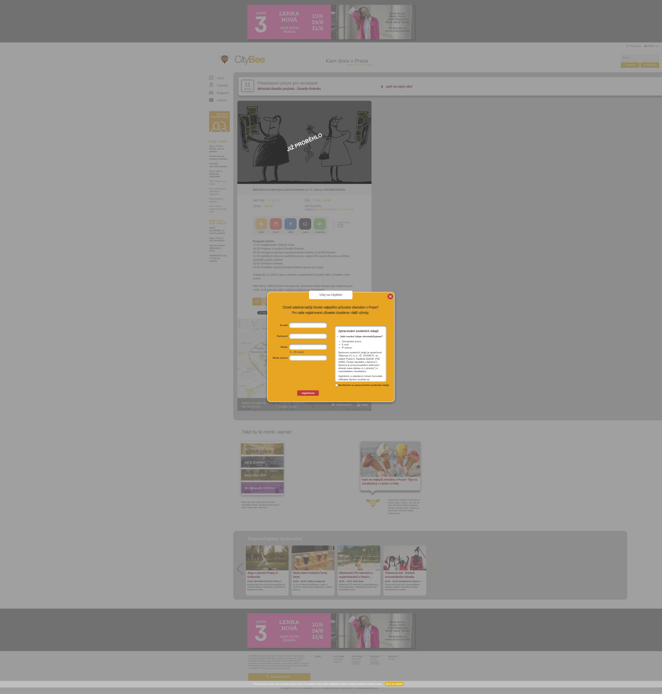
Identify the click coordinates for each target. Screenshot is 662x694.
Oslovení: (282, 336)
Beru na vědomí (394, 684)
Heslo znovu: (280, 357)
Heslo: (284, 347)
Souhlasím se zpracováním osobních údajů (363, 385)
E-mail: (284, 325)
